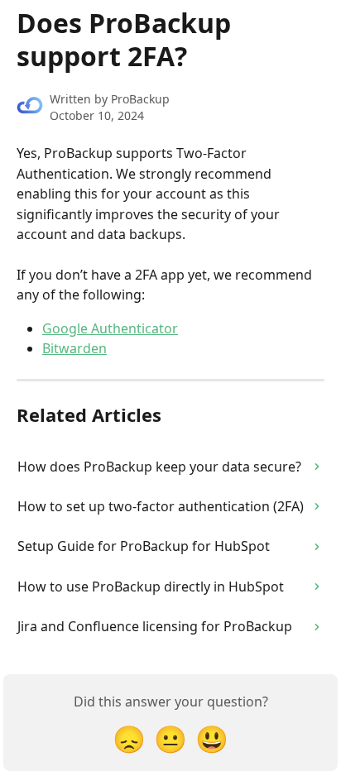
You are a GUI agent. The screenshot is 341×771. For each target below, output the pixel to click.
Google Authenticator (110, 328)
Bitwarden (74, 348)
